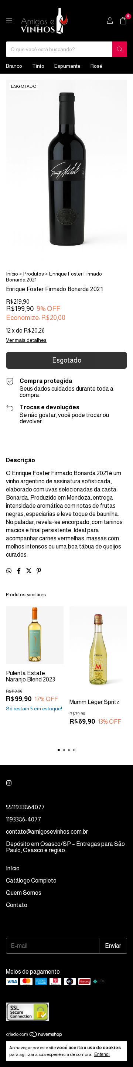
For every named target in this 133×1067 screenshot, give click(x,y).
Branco (14, 66)
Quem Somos (23, 893)
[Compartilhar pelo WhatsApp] (9, 571)
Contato (16, 905)
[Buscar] (119, 49)
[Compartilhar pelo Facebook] (19, 571)
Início (12, 274)
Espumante (67, 66)
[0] (123, 21)
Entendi (102, 1054)
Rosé (96, 66)
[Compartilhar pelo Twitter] (29, 571)
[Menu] (9, 20)
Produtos (33, 274)
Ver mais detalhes (26, 340)
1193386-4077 (23, 819)
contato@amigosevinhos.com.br (47, 831)
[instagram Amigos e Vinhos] (9, 783)
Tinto (38, 66)
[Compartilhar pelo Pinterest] (39, 571)
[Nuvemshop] (34, 1035)
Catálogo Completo (31, 880)
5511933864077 (25, 807)
